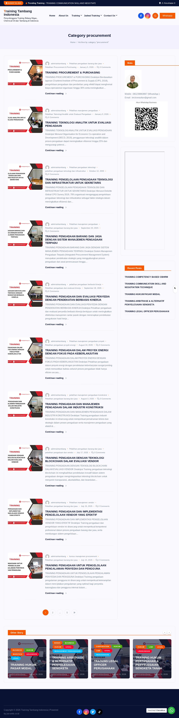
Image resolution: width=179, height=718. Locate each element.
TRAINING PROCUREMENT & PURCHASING (72, 75)
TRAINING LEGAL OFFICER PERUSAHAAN (147, 315)
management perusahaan (68, 654)
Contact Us (109, 19)
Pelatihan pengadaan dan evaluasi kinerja (63, 291)
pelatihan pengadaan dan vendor (59, 456)
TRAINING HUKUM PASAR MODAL (142, 297)
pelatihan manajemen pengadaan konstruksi (88, 398)
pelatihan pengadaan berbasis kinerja (85, 288)
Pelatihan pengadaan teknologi (82, 171)
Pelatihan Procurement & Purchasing (60, 71)
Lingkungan (144, 654)
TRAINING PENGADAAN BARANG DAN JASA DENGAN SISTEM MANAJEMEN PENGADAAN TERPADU (73, 243)
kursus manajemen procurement (83, 560)
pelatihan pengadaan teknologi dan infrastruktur (65, 174)
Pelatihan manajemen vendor (81, 506)
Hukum (29, 653)
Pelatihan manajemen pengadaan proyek (86, 345)
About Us (63, 19)
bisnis (57, 646)
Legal (16, 662)
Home (52, 19)
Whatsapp (167, 19)
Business (17, 653)
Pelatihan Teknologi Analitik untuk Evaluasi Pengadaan (68, 117)
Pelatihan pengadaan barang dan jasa (85, 67)
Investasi (17, 658)
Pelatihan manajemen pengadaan (83, 114)
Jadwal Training (92, 19)
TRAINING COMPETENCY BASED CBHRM (146, 280)
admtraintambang (58, 67)
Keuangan (32, 658)
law (98, 654)
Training (76, 19)
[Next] (169, 636)
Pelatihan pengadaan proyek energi (60, 348)
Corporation (102, 650)
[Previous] (165, 636)
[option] (27, 662)
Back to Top (167, 715)
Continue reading (54, 97)
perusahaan (102, 658)
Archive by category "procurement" (93, 45)
